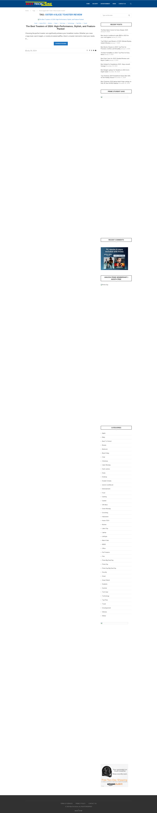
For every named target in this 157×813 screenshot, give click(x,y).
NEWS (114, 3)
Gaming (104, 496)
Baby (103, 437)
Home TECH (105, 520)
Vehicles (104, 612)
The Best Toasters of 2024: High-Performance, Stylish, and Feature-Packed (61, 27)
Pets (103, 556)
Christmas (105, 461)
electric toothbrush (107, 485)
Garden (104, 500)
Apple (103, 433)
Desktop (104, 477)
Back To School (106, 441)
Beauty (104, 445)
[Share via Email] (95, 50)
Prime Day (105, 564)
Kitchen (104, 524)
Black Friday (105, 453)
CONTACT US (122, 3)
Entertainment (105, 3)
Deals (103, 473)
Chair (103, 457)
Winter (104, 616)
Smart (104, 576)
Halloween (105, 516)
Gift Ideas (105, 504)
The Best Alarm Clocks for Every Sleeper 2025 (114, 30)
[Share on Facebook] (89, 50)
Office (104, 548)
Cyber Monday (106, 465)
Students (104, 584)
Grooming (105, 512)
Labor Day (105, 528)
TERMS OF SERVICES (67, 803)
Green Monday (106, 508)
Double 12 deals (106, 481)
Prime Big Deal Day (107, 560)
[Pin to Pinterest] (93, 50)
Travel (104, 604)
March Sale (105, 540)
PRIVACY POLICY (80, 803)
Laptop (104, 532)
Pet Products (106, 552)
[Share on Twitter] (91, 50)
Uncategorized (106, 608)
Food (103, 493)
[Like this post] (87, 50)
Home (88, 3)
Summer (104, 588)
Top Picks (105, 600)
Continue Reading (60, 43)
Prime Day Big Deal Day (109, 568)
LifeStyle (104, 536)
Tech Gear (105, 592)
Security (95, 3)
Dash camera (106, 469)
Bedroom (105, 449)
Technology (105, 596)
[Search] (131, 3)
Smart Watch (106, 580)
